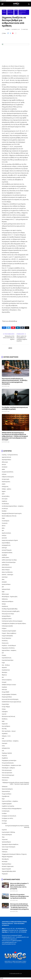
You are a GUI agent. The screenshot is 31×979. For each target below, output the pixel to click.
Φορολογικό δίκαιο (6, 864)
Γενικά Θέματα (4, 11)
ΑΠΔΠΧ (3, 484)
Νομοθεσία (4, 733)
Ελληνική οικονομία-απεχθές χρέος (10, 611)
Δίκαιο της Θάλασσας (7, 572)
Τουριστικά (4, 839)
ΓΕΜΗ (3, 518)
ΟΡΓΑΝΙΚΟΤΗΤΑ (6, 748)
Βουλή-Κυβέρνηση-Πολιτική (9, 516)
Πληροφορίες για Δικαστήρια (9, 760)
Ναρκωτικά (4, 723)
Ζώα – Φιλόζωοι (6, 665)
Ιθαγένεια (4, 675)
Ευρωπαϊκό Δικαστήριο (7, 660)
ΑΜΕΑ (3, 469)
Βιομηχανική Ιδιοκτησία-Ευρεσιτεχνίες (12, 513)
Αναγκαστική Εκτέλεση (7, 472)
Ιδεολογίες (4, 672)
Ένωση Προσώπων (6, 638)
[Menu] (2, 4)
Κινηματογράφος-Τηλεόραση (9, 694)
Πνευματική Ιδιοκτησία (8, 763)
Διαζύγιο (4, 535)
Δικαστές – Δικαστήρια (7, 574)
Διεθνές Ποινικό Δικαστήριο (9, 562)
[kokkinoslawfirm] (16, 4)
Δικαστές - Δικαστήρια (10, 11)
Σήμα (3, 798)
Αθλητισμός (5, 462)
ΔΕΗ (3, 530)
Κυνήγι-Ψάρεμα (6, 706)
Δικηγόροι (4, 582)
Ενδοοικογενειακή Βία (7, 626)
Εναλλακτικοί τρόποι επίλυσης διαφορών (12, 621)
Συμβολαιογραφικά (7, 803)
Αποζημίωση (5, 486)
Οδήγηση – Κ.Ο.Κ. (6, 736)
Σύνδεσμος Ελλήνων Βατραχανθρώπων (12, 808)
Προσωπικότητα (6, 791)
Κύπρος (4, 709)
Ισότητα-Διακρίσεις (7, 679)
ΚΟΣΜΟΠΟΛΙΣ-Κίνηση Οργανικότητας (11, 701)
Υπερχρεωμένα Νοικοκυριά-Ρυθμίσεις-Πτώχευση (14, 854)
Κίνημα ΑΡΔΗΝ (5, 692)
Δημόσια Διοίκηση (6, 533)
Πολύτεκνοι (5, 780)
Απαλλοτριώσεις (6, 481)
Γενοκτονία (4, 523)
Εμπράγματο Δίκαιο (7, 618)
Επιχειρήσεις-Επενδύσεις (8, 648)
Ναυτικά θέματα (6, 726)
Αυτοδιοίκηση (5, 503)
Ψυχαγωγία (5, 873)
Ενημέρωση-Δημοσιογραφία (9, 631)
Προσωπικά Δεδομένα (7, 789)
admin (7, 29)
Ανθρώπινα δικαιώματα (8, 476)
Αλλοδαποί (4, 467)
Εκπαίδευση (5, 606)
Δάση (3, 528)
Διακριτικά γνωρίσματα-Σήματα (10, 540)
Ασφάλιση (4, 501)
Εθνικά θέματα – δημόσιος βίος (9, 596)
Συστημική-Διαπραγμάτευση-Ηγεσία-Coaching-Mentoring (17, 826)
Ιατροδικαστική (6, 670)
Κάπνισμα (4, 689)
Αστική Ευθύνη (5, 496)
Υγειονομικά (5, 849)
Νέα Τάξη (4, 728)
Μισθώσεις (4, 719)
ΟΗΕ (3, 738)
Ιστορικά (4, 682)
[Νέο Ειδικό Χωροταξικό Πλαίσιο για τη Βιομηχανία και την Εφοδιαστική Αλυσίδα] (5, 896)
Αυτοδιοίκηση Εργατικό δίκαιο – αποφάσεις (12, 506)
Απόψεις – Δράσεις (6, 489)
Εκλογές (4, 604)
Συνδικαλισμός (5, 811)
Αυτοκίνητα (5, 508)
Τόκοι (3, 837)
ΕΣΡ (3, 653)
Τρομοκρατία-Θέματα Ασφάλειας (10, 844)
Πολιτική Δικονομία (7, 770)
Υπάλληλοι (4, 851)
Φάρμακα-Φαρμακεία (7, 856)
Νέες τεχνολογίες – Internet (8, 731)
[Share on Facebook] (8, 33)
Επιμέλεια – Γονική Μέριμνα (9, 645)
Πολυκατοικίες (5, 777)
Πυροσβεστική (5, 796)
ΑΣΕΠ (3, 494)
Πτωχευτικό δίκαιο (6, 794)
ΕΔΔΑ (3, 591)
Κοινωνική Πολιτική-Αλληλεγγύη (10, 699)
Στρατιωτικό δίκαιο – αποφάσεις (10, 801)
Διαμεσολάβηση (6, 542)
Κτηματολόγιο (5, 704)
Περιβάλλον (5, 758)
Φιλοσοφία (4, 861)
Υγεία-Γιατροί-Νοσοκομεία (8, 847)
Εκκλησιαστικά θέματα (7, 601)
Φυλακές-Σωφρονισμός (8, 866)
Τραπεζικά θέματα (6, 842)
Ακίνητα (4, 464)
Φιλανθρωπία (5, 859)
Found (1, 978)
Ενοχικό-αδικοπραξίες (7, 635)
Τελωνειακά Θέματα (7, 834)
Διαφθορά (4, 555)
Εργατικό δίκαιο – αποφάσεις (9, 650)
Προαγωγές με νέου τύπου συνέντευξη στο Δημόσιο (8, 337)
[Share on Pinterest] (13, 33)
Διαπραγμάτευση (6, 545)
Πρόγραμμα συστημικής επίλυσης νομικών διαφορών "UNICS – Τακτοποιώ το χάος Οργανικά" (15, 783)
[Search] (28, 4)
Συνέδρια (4, 813)
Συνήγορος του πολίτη (7, 818)
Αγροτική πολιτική (6, 457)
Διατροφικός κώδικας (7, 552)
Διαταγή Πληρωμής (7, 550)
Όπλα (3, 745)
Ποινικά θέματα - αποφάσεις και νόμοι (23, 12)
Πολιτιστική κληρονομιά (8, 775)
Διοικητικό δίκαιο (6, 584)
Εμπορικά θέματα (6, 616)
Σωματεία (4, 829)
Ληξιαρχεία (5, 711)
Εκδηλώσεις (5, 599)
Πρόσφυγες (5, 786)
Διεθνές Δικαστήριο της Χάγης (9, 560)
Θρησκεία (4, 667)
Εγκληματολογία (6, 589)
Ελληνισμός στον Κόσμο (8, 613)
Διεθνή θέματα (5, 564)
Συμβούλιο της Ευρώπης (8, 806)
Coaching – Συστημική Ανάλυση (10, 454)
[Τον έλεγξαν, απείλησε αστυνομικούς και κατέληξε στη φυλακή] (15, 397)
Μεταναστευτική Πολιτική (8, 716)
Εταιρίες (4, 655)
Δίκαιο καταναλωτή (7, 567)
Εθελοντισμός (5, 594)
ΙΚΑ (3, 677)
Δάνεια (3, 525)
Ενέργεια (4, 628)
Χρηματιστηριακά (6, 869)
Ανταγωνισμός (5, 479)
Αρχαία (3, 491)
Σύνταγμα (4, 820)
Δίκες (16, 10)
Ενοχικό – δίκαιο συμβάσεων (9, 633)
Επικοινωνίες (5, 643)
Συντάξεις (4, 823)
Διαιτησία (4, 538)
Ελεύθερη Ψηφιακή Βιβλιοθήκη (9, 609)
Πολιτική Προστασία (7, 772)
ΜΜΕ (3, 721)
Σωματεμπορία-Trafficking (8, 832)
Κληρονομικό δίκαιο (7, 697)
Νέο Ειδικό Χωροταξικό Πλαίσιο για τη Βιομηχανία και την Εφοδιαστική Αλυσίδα (19, 896)
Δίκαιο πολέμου (6, 569)
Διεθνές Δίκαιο (5, 557)
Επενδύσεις (5, 640)
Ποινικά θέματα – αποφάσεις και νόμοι (11, 765)
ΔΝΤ (3, 586)
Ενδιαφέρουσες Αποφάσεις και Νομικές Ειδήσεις (14, 623)
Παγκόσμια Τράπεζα (7, 753)
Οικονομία (4, 743)
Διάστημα (4, 547)
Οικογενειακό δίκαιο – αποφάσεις (10, 741)
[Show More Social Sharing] (16, 33)
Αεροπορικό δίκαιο (6, 459)
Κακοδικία (4, 687)
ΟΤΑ (3, 750)
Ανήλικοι (4, 474)
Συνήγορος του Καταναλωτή (9, 816)
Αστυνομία (4, 498)
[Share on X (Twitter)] (10, 33)
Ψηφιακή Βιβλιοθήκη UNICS (9, 871)
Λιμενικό (4, 714)
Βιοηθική (4, 511)
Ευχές (3, 662)
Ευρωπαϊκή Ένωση (6, 657)
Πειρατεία (4, 755)
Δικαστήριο (5, 577)
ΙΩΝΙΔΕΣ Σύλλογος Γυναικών (9, 684)
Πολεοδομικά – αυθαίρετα (8, 767)
